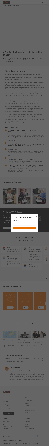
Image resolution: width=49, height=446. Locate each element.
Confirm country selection (25, 227)
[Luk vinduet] (36, 216)
